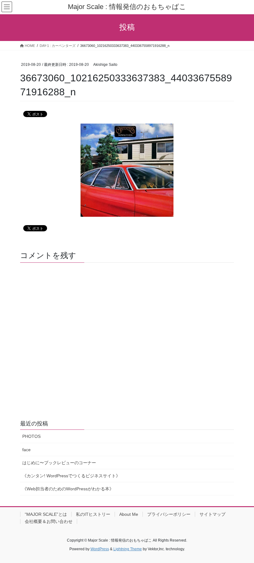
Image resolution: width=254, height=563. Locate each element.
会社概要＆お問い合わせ (48, 521)
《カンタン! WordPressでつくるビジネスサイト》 (71, 475)
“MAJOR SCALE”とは (46, 514)
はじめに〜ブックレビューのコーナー (59, 462)
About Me (128, 514)
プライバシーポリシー (168, 514)
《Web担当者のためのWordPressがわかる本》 (68, 488)
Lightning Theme (127, 549)
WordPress (99, 549)
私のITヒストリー (93, 514)
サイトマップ (212, 514)
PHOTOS (31, 436)
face (26, 449)
